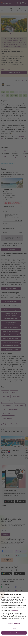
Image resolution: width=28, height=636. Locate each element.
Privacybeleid (14, 610)
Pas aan (14, 628)
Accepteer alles (14, 633)
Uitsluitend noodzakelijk (14, 623)
